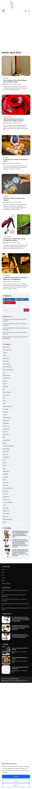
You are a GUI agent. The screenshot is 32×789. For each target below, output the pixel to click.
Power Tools (6, 451)
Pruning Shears (6, 457)
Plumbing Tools (6, 440)
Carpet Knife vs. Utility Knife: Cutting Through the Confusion (14, 239)
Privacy (3, 580)
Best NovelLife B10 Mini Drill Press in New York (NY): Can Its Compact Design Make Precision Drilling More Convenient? (20, 552)
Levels (4, 403)
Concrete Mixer (6, 364)
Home (3, 569)
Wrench (5, 522)
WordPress (24, 680)
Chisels (4, 355)
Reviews (5, 462)
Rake (4, 460)
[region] (16, 775)
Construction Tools (7, 366)
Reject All (16, 785)
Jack (4, 398)
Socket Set (5, 485)
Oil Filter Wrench (7, 417)
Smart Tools (5, 482)
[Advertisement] (16, 31)
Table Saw (5, 494)
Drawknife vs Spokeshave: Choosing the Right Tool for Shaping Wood (15, 278)
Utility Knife (7, 236)
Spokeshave (6, 275)
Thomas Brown (8, 123)
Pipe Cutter (5, 431)
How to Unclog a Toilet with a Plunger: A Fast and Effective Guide (15, 81)
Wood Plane (6, 516)
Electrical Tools (6, 375)
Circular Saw (6, 361)
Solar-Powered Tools (8, 488)
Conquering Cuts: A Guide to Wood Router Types (15, 160)
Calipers (5, 196)
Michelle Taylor (8, 84)
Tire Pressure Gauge (8, 502)
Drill (4, 372)
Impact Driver (6, 395)
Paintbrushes (6, 423)
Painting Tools (6, 429)
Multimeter (5, 412)
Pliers (4, 437)
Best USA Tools (6, 678)
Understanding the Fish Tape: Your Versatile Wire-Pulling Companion (13, 120)
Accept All (16, 776)
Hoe (4, 389)
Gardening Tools (7, 378)
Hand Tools (5, 386)
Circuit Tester (6, 358)
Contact (3, 577)
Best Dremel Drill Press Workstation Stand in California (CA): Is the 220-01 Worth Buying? (20, 636)
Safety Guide (6, 471)
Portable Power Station (8, 446)
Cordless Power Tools (8, 369)
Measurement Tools (7, 406)
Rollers (4, 465)
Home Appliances (7, 392)
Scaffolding (5, 474)
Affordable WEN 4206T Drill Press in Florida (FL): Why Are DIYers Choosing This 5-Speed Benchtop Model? (20, 627)
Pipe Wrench (6, 434)
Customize (16, 781)
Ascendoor (10, 680)
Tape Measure (7, 117)
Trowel (4, 505)
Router (5, 157)
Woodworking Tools (7, 519)
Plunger (5, 78)
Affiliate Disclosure (6, 583)
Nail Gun (5, 414)
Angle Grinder (6, 347)
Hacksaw (5, 381)
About (3, 572)
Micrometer (5, 409)
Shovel (4, 479)
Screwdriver (6, 477)
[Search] (29, 11)
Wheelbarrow (6, 510)
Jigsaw (4, 400)
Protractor (5, 454)
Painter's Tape (6, 426)
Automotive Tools (7, 349)
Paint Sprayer (6, 420)
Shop (3, 575)
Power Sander (6, 448)
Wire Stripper (6, 513)
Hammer (5, 383)
